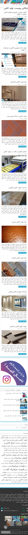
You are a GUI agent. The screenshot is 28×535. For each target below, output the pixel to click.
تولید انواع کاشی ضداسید (18, 326)
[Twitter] (17, 530)
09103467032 (6, 508)
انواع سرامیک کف (24, 435)
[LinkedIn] (14, 530)
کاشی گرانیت (23, 190)
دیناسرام (24, 118)
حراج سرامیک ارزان (8, 440)
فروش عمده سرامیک (9, 458)
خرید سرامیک (5, 446)
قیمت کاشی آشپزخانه (10, 472)
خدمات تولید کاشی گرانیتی (17, 187)
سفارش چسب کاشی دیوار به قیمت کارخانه (11, 399)
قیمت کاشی (16, 472)
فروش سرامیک (20, 458)
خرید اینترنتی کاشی (15, 446)
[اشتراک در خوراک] (0, 8)
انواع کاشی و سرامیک (12, 435)
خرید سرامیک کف (16, 448)
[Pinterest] (15, 530)
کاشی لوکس (23, 294)
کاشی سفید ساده (15, 482)
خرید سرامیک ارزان (23, 448)
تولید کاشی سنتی (21, 440)
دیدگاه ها (13, 390)
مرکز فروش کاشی (6, 480)
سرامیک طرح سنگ (17, 452)
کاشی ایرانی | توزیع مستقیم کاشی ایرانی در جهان (15, 13)
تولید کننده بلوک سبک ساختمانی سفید (13, 416)
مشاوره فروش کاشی (23, 482)
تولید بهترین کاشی (12, 437)
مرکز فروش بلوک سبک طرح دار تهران (11, 410)
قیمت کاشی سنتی (14, 475)
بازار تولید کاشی (5, 435)
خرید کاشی (15, 450)
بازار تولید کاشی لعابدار (19, 258)
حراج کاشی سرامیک (21, 443)
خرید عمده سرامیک (8, 448)
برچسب (7, 390)
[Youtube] (12, 530)
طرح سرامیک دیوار (7, 452)
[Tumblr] (11, 530)
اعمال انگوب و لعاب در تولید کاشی (15, 151)
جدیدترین (24, 390)
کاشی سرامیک (22, 52)
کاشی (24, 16)
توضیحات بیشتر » (22, 43)
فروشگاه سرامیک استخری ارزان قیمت (11, 405)
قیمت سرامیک (17, 466)
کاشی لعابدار (23, 260)
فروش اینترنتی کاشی (9, 455)
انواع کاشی (18, 435)
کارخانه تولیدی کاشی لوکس (17, 292)
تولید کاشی (4, 437)
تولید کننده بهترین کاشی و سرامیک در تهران (14, 49)
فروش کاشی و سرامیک (16, 463)
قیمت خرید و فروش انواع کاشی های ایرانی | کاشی (12, 533)
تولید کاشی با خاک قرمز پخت (16, 116)
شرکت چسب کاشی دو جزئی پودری (13, 393)
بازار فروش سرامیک (22, 438)
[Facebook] (18, 530)
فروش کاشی (14, 461)
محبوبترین (18, 390)
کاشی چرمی (23, 224)
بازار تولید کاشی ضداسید (18, 82)
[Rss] (19, 530)
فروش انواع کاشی (22, 455)
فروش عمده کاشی (22, 461)
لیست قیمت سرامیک (14, 477)
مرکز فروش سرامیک (15, 480)
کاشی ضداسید (22, 84)
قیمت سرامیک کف (15, 469)
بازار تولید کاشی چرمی (19, 222)
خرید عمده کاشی (22, 450)
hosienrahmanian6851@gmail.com (10, 510)
